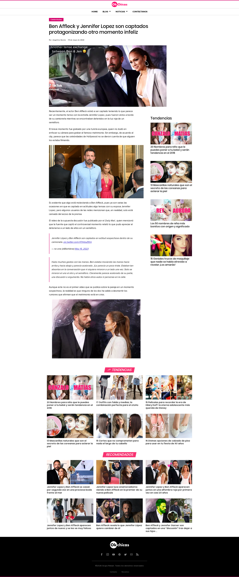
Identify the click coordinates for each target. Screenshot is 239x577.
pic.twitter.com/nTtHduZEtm (77, 242)
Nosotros (125, 572)
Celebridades (56, 19)
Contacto (113, 572)
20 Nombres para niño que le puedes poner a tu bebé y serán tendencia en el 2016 (169, 150)
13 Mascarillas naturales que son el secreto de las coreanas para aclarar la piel (171, 188)
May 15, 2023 (81, 249)
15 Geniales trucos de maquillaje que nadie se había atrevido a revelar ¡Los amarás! (169, 261)
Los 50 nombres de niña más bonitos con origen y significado (170, 225)
